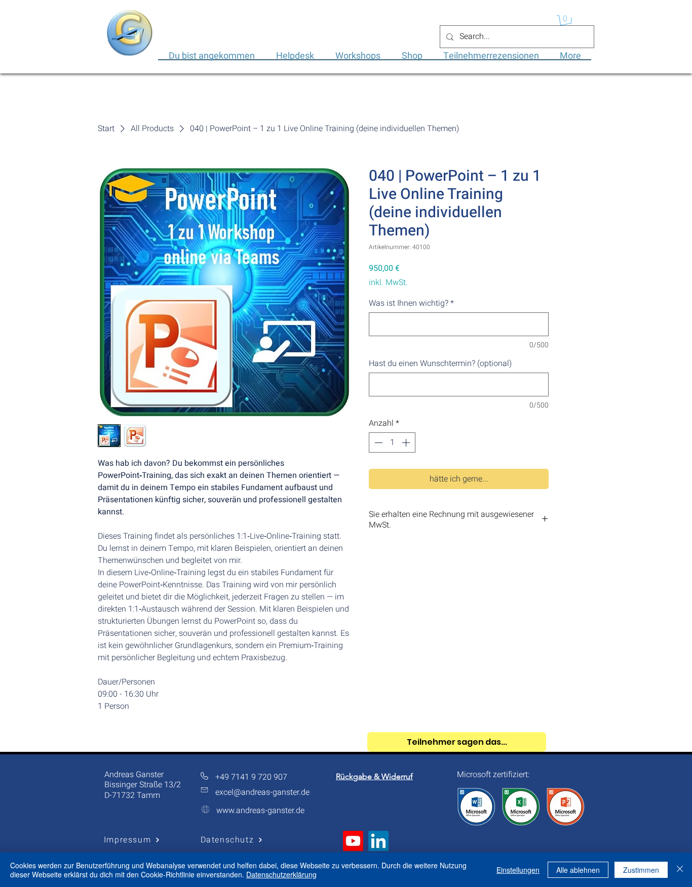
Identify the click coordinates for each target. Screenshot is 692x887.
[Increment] (407, 442)
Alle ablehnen (578, 870)
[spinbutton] (392, 442)
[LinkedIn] (378, 841)
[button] (565, 22)
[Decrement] (377, 442)
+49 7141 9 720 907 (251, 777)
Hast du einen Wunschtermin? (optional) (440, 363)
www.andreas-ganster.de (260, 810)
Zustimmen (641, 870)
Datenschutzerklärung (281, 874)
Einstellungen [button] (518, 870)
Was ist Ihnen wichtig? (411, 303)
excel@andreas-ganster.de (262, 792)
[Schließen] (680, 870)
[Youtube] (353, 841)
